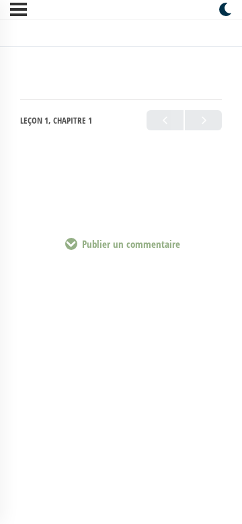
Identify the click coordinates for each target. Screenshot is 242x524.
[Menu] (18, 9)
